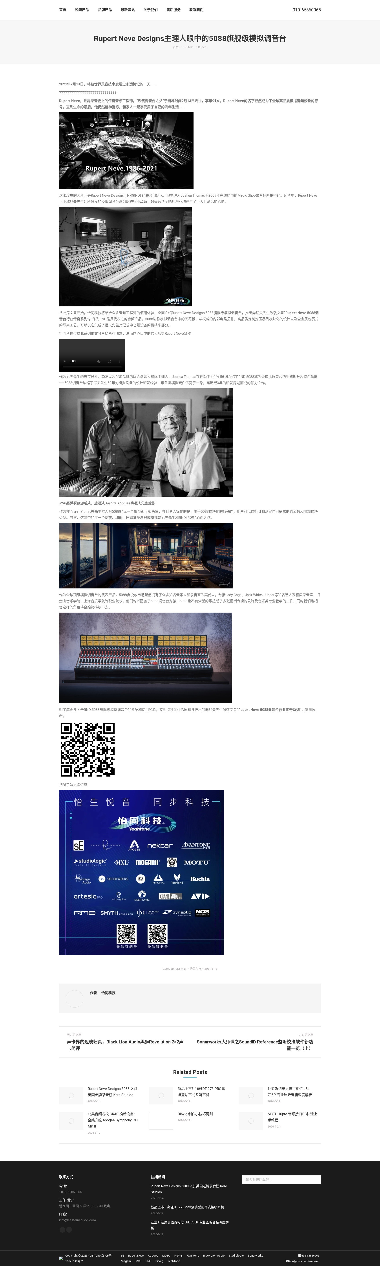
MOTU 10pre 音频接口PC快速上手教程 (292, 1117)
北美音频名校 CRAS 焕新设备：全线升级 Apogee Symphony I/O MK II (113, 1120)
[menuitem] (62, 10)
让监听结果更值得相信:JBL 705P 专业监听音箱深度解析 (290, 1092)
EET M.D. (181, 968)
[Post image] (71, 1095)
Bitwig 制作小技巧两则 (195, 1114)
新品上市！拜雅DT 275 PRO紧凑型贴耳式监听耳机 (201, 1092)
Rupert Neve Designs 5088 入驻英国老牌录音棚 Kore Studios (112, 1092)
